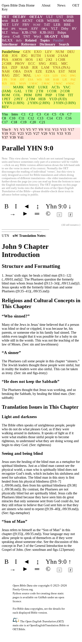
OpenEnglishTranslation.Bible (48, 625)
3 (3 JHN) (64, 103)
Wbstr (14, 32)
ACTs (55, 87)
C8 (4, 118)
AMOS (17, 59)
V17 (71, 129)
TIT (70, 95)
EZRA (50, 71)
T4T (47, 24)
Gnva (5, 36)
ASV (34, 28)
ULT (49, 17)
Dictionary (47, 44)
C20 (33, 122)
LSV (15, 24)
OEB (40, 21)
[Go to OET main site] (16, 621)
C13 (40, 118)
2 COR (65, 91)
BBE (67, 24)
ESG (63, 75)
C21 (42, 122)
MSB (5, 21)
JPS (13, 28)
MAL (27, 75)
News (61, 5)
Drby (64, 28)
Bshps (62, 32)
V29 (44, 133)
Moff (5, 28)
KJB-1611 (47, 32)
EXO (38, 52)
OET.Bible (19, 629)
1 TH (29, 91)
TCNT (36, 24)
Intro (14, 114)
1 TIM (60, 95)
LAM (45, 67)
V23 (20, 133)
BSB (70, 17)
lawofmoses (49, 344)
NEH (72, 71)
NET (5, 24)
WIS (39, 79)
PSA (5, 59)
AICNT (27, 21)
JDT (22, 79)
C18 (14, 122)
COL (17, 95)
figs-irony (39, 373)
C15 (59, 118)
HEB (42, 99)
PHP (48, 95)
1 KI (39, 59)
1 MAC (33, 83)
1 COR (52, 91)
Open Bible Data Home (18, 5)
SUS (4, 83)
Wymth (23, 28)
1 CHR (60, 59)
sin (32, 344)
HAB (24, 67)
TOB (13, 79)
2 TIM (30, 99)
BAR (56, 79)
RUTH (36, 56)
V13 (55, 129)
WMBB (68, 21)
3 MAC (58, 83)
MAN (22, 83)
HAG (6, 75)
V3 (22, 129)
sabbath (7, 398)
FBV (26, 24)
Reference (28, 44)
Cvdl (16, 36)
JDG (24, 56)
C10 (12, 118)
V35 (68, 133)
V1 (16, 129)
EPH (38, 95)
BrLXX (7, 40)
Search (64, 44)
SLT (5, 32)
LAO (37, 75)
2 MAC (46, 83)
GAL (18, 91)
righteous (43, 445)
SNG (42, 63)
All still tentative (70, 225)
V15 (63, 129)
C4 (46, 114)
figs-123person (63, 549)
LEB (57, 24)
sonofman (39, 549)
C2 (31, 114)
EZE (39, 71)
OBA (17, 71)
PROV (20, 63)
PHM (28, 95)
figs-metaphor (19, 513)
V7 (34, 129)
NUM (60, 52)
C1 (23, 114)
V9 (40, 129)
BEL (13, 83)
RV (74, 28)
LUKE (43, 87)
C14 (50, 118)
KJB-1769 (29, 32)
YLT (54, 28)
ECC (31, 63)
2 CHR (7, 63)
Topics (45, 40)
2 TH (39, 91)
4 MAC (70, 83)
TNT (26, 36)
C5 (54, 114)
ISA (4, 67)
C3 (39, 114)
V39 (13, 137)
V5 (28, 129)
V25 (28, 133)
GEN (27, 52)
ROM (6, 95)
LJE (65, 79)
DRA (44, 28)
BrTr (19, 40)
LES (55, 75)
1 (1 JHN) (13, 103)
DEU (71, 52)
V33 (60, 133)
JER (35, 67)
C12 (31, 118)
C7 (69, 114)
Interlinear (10, 44)
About (46, 5)
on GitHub (40, 597)
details (57, 608)
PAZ (73, 79)
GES (46, 75)
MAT (31, 87)
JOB (5, 56)
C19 (23, 122)
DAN (28, 71)
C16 (69, 118)
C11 (21, 118)
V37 (5, 137)
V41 (20, 137)
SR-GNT (51, 36)
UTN (5, 235)
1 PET (6, 99)
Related (31, 40)
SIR (47, 79)
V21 (13, 133)
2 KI (49, 59)
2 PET (18, 99)
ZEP (14, 67)
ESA (30, 79)
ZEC (16, 75)
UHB (65, 36)
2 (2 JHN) (39, 103)
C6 (62, 114)
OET (5, 17)
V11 (48, 129)
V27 (36, 133)
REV (5, 107)
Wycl (37, 36)
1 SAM (49, 56)
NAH (6, 71)
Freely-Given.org (23, 589)
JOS (14, 56)
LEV (48, 52)
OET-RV (19, 17)
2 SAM (63, 56)
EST (62, 71)
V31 (52, 133)
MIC (64, 63)
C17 (5, 122)
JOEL (53, 63)
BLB (14, 21)
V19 (5, 133)
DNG (73, 75)
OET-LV (36, 17)
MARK (18, 87)
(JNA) (61, 67)
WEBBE (53, 21)
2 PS (4, 79)
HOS (29, 59)
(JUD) (58, 99)
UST (59, 17)
